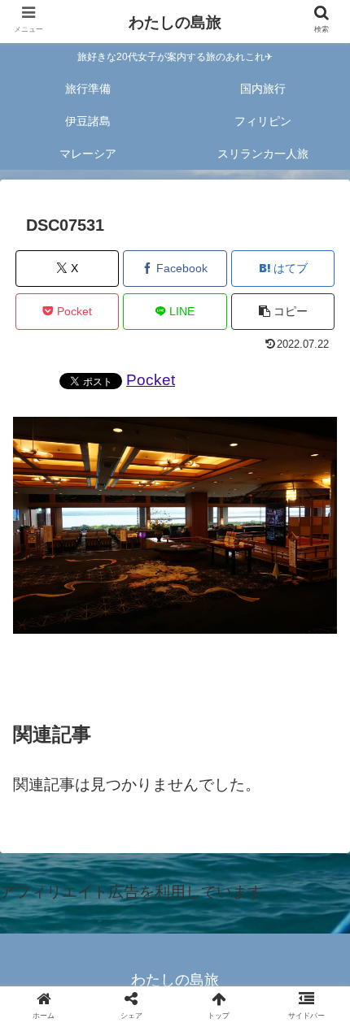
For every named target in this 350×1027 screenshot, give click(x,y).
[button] (283, 311)
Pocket (150, 379)
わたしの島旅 (175, 22)
